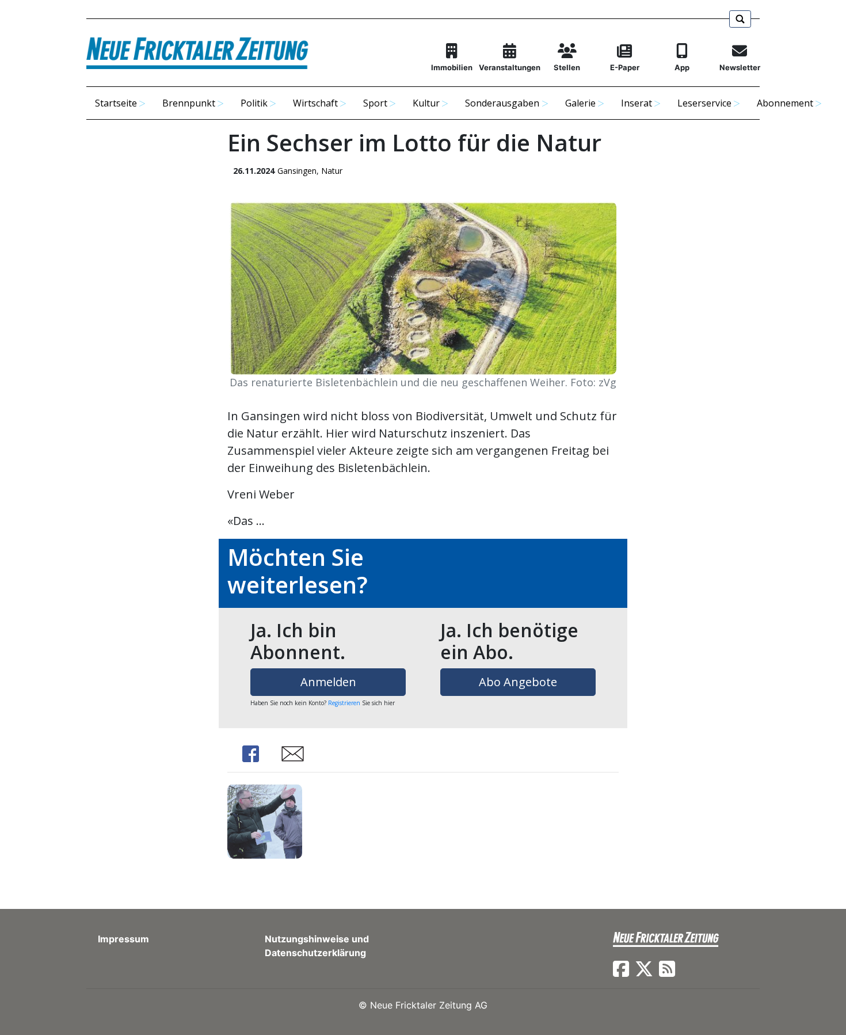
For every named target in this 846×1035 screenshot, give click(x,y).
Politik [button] (254, 103)
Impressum (123, 939)
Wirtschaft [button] (315, 103)
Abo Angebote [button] (518, 682)
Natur (331, 170)
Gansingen (297, 170)
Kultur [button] (426, 103)
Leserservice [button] (704, 103)
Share (250, 754)
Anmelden (328, 682)
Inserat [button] (636, 103)
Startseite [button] (116, 103)
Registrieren (344, 703)
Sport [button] (375, 103)
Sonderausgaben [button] (502, 103)
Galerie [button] (580, 103)
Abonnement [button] (785, 103)
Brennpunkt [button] (188, 103)
